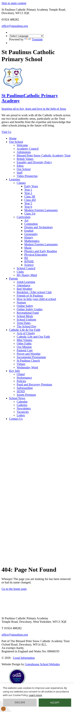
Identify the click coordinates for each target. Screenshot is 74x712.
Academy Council (28, 148)
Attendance (23, 285)
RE (26, 258)
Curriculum (23, 217)
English (28, 230)
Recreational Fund (28, 312)
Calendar (22, 401)
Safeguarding (25, 388)
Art (26, 220)
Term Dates (24, 323)
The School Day (26, 326)
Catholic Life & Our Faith (24, 329)
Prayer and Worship (28, 353)
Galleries (22, 405)
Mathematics (31, 241)
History (28, 237)
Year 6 (28, 206)
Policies (21, 381)
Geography (31, 234)
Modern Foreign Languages (41, 210)
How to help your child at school (36, 299)
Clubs (20, 271)
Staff (19, 172)
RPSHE (29, 261)
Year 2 (28, 193)
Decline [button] (20, 702)
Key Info (14, 370)
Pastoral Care (25, 350)
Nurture (21, 302)
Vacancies (23, 411)
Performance (24, 377)
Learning (14, 179)
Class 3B (29, 196)
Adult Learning (26, 282)
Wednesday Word (27, 367)
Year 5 (28, 203)
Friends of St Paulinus (30, 295)
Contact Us (16, 418)
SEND (21, 391)
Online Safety (25, 305)
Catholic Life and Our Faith (33, 336)
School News (17, 398)
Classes (21, 182)
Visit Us (6, 132)
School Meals (25, 316)
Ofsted (21, 374)
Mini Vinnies (24, 340)
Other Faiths (24, 343)
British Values (25, 158)
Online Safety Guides (30, 309)
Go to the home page (14, 588)
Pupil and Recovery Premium (34, 384)
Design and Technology (38, 227)
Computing (31, 223)
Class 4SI (30, 200)
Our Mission (24, 346)
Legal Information (24, 657)
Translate (37, 39)
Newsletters (24, 408)
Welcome (22, 145)
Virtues (21, 364)
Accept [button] (54, 702)
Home (13, 138)
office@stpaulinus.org (15, 26)
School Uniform (26, 319)
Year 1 (28, 189)
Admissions (24, 152)
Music (28, 247)
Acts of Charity (26, 333)
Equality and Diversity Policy (34, 162)
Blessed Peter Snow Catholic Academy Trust (43, 155)
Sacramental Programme (31, 357)
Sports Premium (26, 394)
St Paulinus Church (28, 360)
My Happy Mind (27, 275)
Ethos (20, 165)
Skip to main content (14, 3)
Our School (16, 141)
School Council (26, 268)
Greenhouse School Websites (42, 664)
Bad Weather (24, 288)
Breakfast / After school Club (34, 292)
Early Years (31, 186)
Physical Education (35, 254)
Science (29, 264)
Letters (21, 415)
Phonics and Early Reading (40, 251)
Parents (13, 278)
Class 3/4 (29, 213)
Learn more (35, 695)
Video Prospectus (27, 176)
